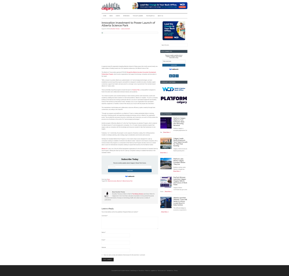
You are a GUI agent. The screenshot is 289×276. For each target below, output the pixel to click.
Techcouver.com (162, 270)
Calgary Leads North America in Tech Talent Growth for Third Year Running (180, 142)
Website (104, 247)
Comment (105, 215)
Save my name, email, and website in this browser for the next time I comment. (124, 255)
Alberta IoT (104, 148)
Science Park (136, 90)
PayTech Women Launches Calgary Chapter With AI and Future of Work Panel (180, 181)
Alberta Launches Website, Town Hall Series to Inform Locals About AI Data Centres (180, 201)
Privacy (176, 270)
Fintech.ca (147, 270)
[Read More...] (166, 132)
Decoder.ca (141, 270)
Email (103, 240)
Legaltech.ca (154, 270)
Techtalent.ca (170, 270)
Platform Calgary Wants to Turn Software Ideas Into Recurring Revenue (179, 121)
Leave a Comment (125, 28)
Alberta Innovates (112, 181)
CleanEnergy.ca (134, 270)
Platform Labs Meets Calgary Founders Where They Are (179, 161)
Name (104, 232)
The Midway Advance (137, 194)
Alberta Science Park (127, 181)
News (108, 179)
